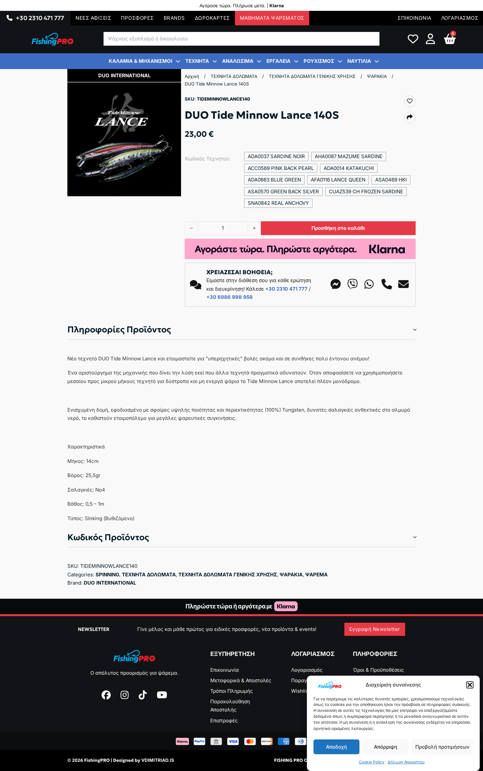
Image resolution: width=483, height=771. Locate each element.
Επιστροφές (224, 720)
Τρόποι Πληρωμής (231, 691)
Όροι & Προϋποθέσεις (378, 670)
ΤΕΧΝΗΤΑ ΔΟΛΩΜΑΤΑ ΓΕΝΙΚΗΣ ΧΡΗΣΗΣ (312, 76)
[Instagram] (125, 695)
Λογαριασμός (307, 670)
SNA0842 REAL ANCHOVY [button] (278, 203)
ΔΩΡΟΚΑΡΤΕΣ (212, 18)
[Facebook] (106, 695)
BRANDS (174, 18)
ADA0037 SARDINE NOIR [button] (276, 156)
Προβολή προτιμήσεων (442, 747)
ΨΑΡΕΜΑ (316, 574)
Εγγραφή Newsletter (374, 629)
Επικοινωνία (224, 670)
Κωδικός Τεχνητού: (207, 159)
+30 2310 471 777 (40, 18)
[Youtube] (162, 695)
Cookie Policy (371, 762)
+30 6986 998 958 (229, 297)
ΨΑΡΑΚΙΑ (377, 76)
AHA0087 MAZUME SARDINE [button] (348, 156)
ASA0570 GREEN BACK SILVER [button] (283, 191)
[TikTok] (143, 695)
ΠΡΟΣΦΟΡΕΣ (137, 18)
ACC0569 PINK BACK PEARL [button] (281, 168)
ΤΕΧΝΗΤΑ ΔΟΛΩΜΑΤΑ (234, 76)
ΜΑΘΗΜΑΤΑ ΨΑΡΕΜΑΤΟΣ (272, 18)
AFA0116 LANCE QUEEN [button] (338, 180)
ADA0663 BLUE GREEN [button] (274, 180)
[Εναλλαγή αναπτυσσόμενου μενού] (9, 18)
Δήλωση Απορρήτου (406, 762)
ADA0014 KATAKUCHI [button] (349, 168)
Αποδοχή (336, 747)
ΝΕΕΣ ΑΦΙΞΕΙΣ (93, 18)
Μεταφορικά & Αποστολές (240, 680)
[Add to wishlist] (410, 101)
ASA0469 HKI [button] (391, 180)
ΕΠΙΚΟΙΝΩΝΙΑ (414, 18)
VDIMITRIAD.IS (157, 760)
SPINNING (107, 574)
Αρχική (192, 76)
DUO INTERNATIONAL (110, 583)
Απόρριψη (385, 747)
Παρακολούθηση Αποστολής (230, 705)
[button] (470, 685)
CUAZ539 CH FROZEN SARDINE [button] (366, 191)
